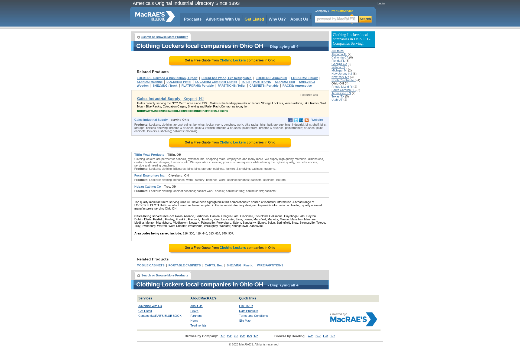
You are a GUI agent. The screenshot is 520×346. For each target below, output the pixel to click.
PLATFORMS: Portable (197, 85)
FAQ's (194, 310)
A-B (222, 336)
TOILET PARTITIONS (256, 81)
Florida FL (338, 60)
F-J (236, 336)
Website (317, 119)
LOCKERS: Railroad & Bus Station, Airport (167, 78)
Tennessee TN (341, 93)
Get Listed (254, 19)
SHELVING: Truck (165, 85)
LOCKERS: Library (304, 78)
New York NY (340, 77)
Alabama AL (339, 54)
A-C (310, 336)
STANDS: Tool (285, 81)
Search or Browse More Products (164, 36)
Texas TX (338, 96)
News (194, 320)
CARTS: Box (214, 265)
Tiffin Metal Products (149, 154)
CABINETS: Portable (263, 85)
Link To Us (246, 306)
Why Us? (277, 19)
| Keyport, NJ (170, 98)
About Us (299, 19)
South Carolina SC (344, 90)
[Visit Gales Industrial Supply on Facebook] (290, 121)
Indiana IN (338, 67)
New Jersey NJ (342, 73)
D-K (318, 336)
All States (338, 51)
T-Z (255, 336)
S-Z (332, 336)
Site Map (245, 320)
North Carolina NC (344, 80)
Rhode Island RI (342, 86)
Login (381, 3)
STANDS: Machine (149, 81)
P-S (249, 336)
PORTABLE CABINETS (184, 265)
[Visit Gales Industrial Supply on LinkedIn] (301, 121)
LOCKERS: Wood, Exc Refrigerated (227, 78)
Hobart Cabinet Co (148, 186)
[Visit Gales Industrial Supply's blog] (306, 121)
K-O (242, 336)
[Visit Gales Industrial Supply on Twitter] (296, 121)
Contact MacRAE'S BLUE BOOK (159, 315)
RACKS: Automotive (297, 85)
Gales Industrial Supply (151, 119)
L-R (325, 336)
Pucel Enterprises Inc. (150, 175)
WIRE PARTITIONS (270, 265)
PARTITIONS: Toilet (231, 85)
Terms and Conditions (253, 315)
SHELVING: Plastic (240, 265)
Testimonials (198, 325)
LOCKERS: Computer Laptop (216, 81)
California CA (340, 57)
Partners (196, 315)
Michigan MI (339, 70)
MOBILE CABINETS (150, 265)
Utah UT (337, 99)
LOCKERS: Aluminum (271, 78)
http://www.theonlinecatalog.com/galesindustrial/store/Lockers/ (182, 110)
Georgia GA (339, 64)
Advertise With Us (223, 19)
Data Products (248, 310)
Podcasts (193, 19)
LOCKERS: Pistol (179, 81)
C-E (229, 336)
